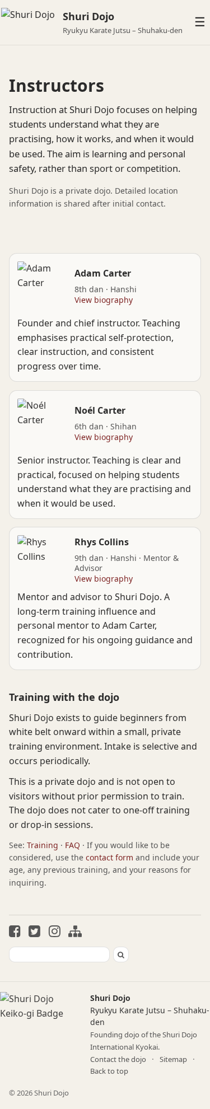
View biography (103, 299)
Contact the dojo (118, 1059)
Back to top (109, 1071)
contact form (109, 857)
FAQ (72, 845)
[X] (34, 932)
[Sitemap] (75, 932)
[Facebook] (15, 932)
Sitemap (173, 1059)
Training (42, 845)
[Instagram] (54, 932)
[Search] (121, 954)
